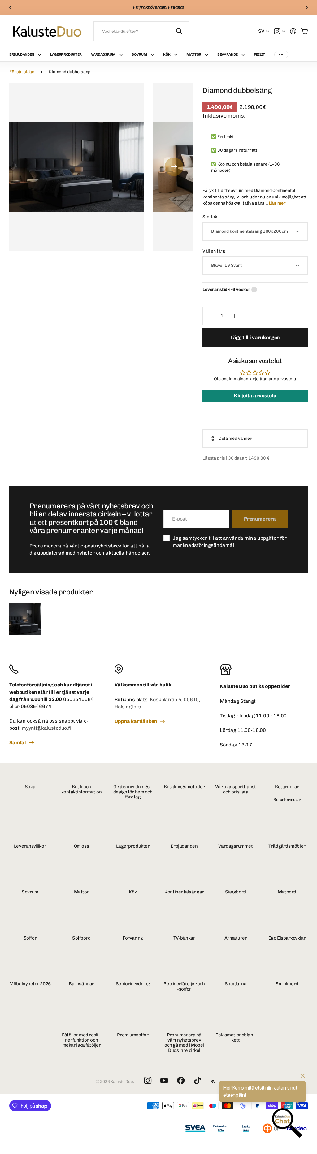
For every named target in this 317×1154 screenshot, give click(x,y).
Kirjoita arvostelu (255, 396)
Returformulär (287, 799)
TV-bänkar (184, 938)
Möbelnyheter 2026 (29, 984)
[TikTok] (197, 1080)
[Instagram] (147, 1081)
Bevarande (227, 54)
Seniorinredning (133, 984)
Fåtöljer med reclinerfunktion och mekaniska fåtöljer (81, 1040)
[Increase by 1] (234, 316)
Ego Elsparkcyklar (287, 938)
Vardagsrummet (235, 846)
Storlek (209, 216)
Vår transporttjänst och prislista (235, 789)
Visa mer (281, 55)
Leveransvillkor (30, 846)
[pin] (158, 669)
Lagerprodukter (66, 54)
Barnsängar (81, 984)
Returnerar (287, 786)
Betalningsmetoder (184, 786)
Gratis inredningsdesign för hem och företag (133, 792)
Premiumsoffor (132, 1035)
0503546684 (78, 699)
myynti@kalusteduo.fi (46, 728)
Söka (30, 786)
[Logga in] (293, 31)
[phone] (53, 669)
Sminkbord (287, 984)
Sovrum (139, 54)
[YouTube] (164, 1080)
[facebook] (181, 1080)
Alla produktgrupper (41, 55)
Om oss (81, 846)
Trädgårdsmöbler (286, 846)
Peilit (259, 54)
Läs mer (277, 203)
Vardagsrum (103, 54)
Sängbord (235, 892)
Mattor (193, 54)
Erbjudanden (21, 54)
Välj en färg (213, 251)
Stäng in (179, 31)
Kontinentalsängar (184, 892)
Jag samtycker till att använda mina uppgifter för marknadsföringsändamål (230, 541)
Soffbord (81, 938)
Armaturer (235, 938)
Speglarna (236, 984)
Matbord (287, 892)
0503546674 (36, 706)
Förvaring (133, 938)
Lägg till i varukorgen (255, 337)
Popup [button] (254, 290)
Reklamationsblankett (235, 1037)
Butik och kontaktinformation (81, 789)
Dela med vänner (235, 438)
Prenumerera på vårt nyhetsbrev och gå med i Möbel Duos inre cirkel (184, 1042)
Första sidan (21, 72)
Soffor (30, 938)
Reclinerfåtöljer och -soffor (184, 986)
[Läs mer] (279, 31)
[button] (10, 7)
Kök (133, 892)
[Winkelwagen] (304, 31)
